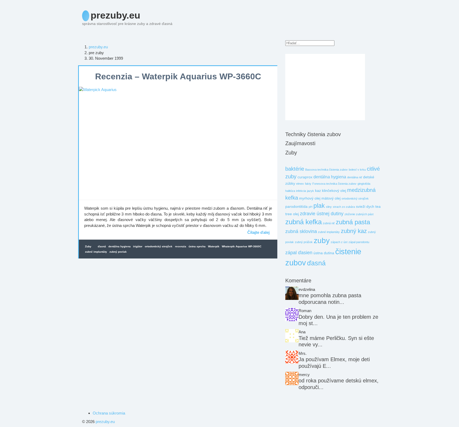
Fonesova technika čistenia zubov (334, 183)
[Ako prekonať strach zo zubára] (292, 314)
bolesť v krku (357, 169)
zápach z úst (339, 242)
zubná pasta (353, 222)
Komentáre (298, 280)
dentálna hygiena (119, 246)
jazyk (310, 190)
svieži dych (365, 207)
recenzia (180, 246)
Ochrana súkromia (109, 413)
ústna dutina (323, 253)
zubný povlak (118, 251)
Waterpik (213, 246)
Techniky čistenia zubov (313, 134)
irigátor (137, 246)
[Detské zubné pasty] (292, 335)
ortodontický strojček (158, 246)
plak (319, 205)
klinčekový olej (334, 191)
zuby (322, 240)
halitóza (290, 190)
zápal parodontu (358, 242)
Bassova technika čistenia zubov (326, 169)
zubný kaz (354, 231)
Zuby (88, 246)
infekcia (301, 190)
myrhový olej (309, 198)
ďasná (102, 246)
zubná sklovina (301, 231)
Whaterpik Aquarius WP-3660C (241, 246)
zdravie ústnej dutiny (321, 213)
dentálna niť (354, 177)
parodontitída (296, 207)
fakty (308, 183)
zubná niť (329, 223)
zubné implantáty (96, 251)
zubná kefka (303, 222)
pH (310, 206)
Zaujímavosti (300, 143)
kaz (318, 191)
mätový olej (331, 198)
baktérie (294, 169)
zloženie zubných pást (359, 214)
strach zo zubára (344, 206)
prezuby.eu (115, 15)
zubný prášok (304, 242)
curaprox (305, 177)
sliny (329, 206)
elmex (300, 183)
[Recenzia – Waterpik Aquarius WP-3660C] (178, 143)
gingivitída (364, 183)
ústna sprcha (197, 246)
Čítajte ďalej (258, 232)
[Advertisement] (325, 87)
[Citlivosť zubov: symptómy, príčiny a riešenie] (292, 293)
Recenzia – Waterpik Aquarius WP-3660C (178, 76)
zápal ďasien (298, 252)
